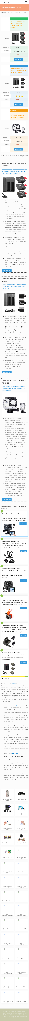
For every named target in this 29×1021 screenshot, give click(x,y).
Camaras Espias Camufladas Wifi (21, 872)
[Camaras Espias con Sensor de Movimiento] (7, 923)
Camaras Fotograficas (7, 857)
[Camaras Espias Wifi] (21, 923)
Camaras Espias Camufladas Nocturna (7, 987)
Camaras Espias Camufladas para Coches (7, 915)
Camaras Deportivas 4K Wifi (7, 1002)
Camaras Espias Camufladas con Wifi (7, 973)
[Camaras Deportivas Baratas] (7, 808)
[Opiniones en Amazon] (19, 96)
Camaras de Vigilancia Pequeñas (21, 973)
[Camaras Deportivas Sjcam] (7, 937)
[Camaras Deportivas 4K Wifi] (7, 995)
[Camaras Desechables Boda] (7, 793)
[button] (25, 2)
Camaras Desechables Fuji (7, 842)
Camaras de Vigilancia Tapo (7, 887)
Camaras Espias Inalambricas (21, 944)
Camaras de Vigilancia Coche (21, 843)
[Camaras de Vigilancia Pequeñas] (21, 966)
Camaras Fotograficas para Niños (21, 958)
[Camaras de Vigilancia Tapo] (7, 880)
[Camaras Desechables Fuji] (7, 837)
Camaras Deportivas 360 (7, 900)
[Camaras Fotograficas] (7, 851)
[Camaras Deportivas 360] (7, 895)
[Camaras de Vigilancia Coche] (21, 837)
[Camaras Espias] (21, 895)
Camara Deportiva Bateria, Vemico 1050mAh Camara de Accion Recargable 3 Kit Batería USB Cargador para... (14, 286)
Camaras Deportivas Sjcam (7, 944)
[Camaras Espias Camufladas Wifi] (21, 866)
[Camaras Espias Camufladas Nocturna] (7, 981)
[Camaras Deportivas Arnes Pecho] (21, 995)
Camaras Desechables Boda (7, 800)
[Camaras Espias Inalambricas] (21, 937)
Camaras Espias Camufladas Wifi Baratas (7, 958)
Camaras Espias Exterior (21, 986)
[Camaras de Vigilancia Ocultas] (7, 822)
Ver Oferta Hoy (18, 59)
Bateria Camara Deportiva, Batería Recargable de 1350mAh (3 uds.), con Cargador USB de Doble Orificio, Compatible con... (14, 171)
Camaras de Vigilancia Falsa (7, 872)
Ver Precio (23, 523)
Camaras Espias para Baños (21, 829)
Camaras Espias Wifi (21, 928)
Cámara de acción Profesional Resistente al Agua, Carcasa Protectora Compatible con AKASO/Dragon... (13, 388)
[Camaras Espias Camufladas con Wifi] (7, 966)
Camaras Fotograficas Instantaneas (21, 887)
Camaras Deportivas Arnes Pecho (21, 1002)
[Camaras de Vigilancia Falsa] (7, 866)
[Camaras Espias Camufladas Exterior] (21, 908)
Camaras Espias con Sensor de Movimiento (7, 929)
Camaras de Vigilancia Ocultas (7, 829)
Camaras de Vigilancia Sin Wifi (21, 814)
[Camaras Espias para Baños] (21, 822)
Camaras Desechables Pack (21, 858)
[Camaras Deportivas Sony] (21, 793)
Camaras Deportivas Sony (21, 799)
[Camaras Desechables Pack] (21, 851)
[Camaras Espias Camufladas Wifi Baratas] (7, 952)
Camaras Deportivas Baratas (7, 814)
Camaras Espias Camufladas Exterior (21, 915)
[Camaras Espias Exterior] (21, 981)
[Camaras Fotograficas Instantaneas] (21, 880)
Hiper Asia (5, 2)
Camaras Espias (21, 900)
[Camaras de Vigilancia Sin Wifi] (21, 808)
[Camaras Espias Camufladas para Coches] (7, 908)
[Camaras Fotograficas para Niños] (21, 952)
